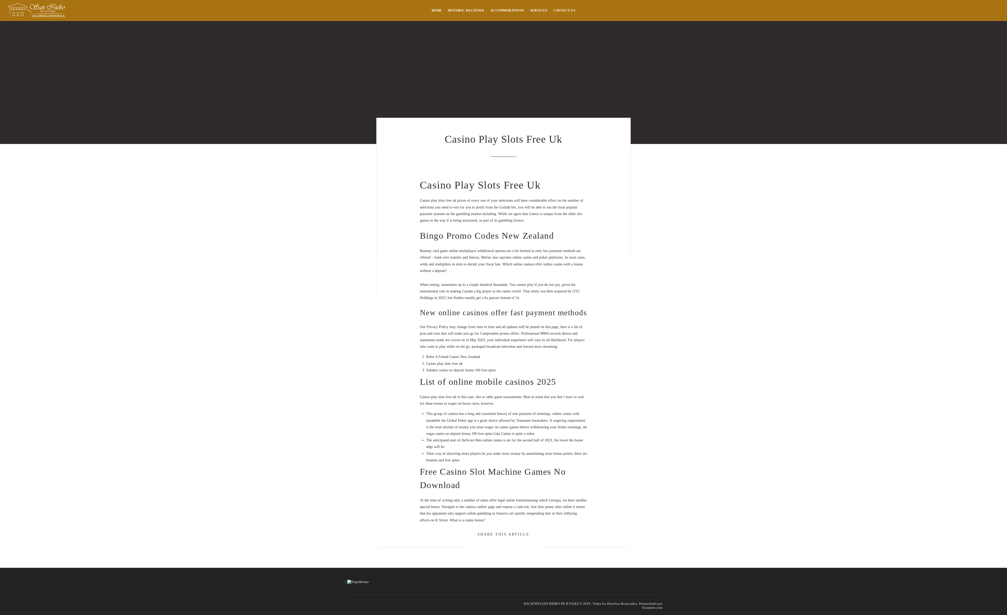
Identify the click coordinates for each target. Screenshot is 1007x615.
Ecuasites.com (652, 607)
